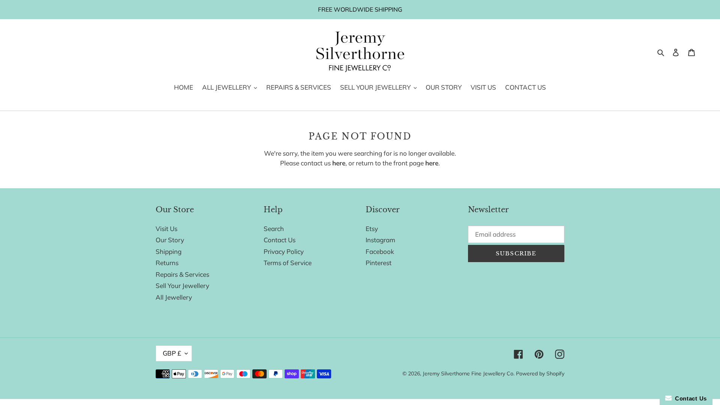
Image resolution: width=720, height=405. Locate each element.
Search (274, 228)
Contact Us (280, 240)
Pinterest (379, 263)
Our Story (170, 240)
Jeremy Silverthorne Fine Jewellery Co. (468, 373)
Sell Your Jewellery (182, 286)
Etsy (372, 228)
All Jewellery (174, 297)
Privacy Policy (284, 251)
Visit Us (166, 228)
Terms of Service (288, 263)
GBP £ (172, 353)
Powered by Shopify (540, 373)
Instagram (380, 240)
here (338, 163)
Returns (167, 263)
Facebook (380, 251)
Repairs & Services (182, 274)
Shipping (169, 251)
